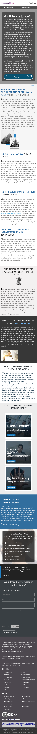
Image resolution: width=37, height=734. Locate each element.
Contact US (6, 575)
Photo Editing (8, 704)
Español (20, 656)
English (10, 656)
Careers (7, 679)
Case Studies (26, 677)
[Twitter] (9, 716)
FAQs (6, 684)
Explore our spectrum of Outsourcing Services (17, 76)
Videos (7, 674)
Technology (25, 682)
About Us (4, 658)
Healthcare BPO (27, 704)
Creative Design (9, 696)
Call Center (8, 709)
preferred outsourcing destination (11, 213)
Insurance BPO (9, 701)
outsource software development (22, 32)
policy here (23, 725)
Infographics (25, 687)
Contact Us (8, 690)
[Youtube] (15, 715)
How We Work (11, 658)
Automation (26, 706)
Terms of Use (19, 651)
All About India (26, 684)
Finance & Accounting (29, 701)
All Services (31, 656)
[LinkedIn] (12, 715)
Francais (15, 656)
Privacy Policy (8, 665)
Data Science (8, 706)
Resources (18, 658)
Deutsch (25, 656)
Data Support (8, 699)
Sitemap (7, 687)
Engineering (26, 696)
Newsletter (8, 682)
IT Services (26, 699)
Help (23, 672)
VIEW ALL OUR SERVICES (10, 525)
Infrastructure (26, 674)
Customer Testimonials (28, 679)
